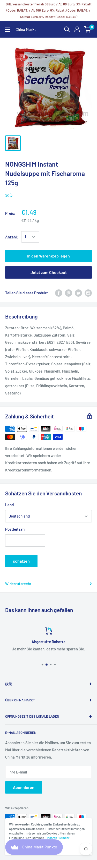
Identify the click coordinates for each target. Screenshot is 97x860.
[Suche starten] (67, 29)
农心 (8, 195)
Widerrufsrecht (18, 583)
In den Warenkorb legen (48, 255)
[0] (87, 29)
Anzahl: (11, 237)
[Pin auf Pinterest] (68, 293)
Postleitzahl (15, 529)
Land (9, 504)
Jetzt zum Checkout (49, 272)
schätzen (21, 560)
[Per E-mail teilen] (88, 293)
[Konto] (77, 29)
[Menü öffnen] (7, 30)
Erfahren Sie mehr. (58, 838)
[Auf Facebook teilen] (58, 293)
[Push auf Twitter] (78, 293)
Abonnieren (23, 787)
